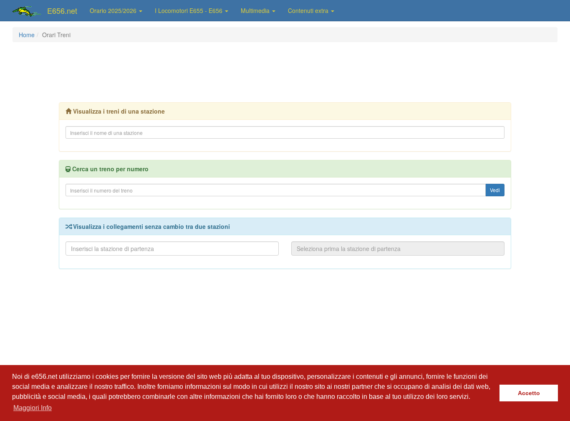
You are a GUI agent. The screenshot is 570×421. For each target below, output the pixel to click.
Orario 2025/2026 (114, 10)
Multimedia (256, 10)
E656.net (62, 10)
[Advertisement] (285, 71)
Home (27, 34)
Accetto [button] (529, 393)
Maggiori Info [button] (32, 407)
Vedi (495, 189)
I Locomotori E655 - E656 (189, 10)
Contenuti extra (309, 10)
